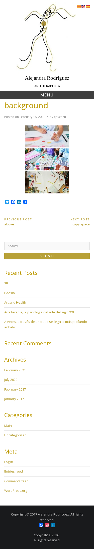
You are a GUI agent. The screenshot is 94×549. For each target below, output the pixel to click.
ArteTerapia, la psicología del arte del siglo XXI (39, 312)
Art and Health (15, 302)
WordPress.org (15, 490)
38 (6, 283)
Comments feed (16, 481)
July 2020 (10, 379)
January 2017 (14, 399)
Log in (8, 462)
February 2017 (15, 389)
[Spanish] (88, 6)
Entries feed (13, 471)
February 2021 (15, 370)
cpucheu (60, 117)
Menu (47, 95)
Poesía (9, 293)
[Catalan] (79, 6)
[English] (83, 6)
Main (8, 425)
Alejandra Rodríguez (47, 78)
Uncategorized (15, 435)
